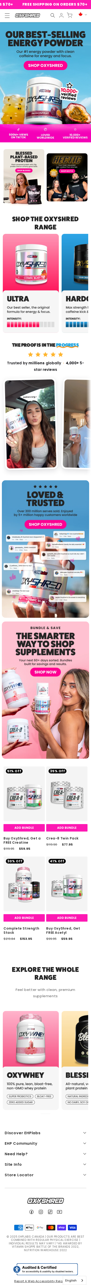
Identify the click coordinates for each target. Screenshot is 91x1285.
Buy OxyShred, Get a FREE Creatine (22, 840)
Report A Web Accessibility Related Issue (45, 1281)
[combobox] (74, 1280)
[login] (61, 15)
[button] (53, 15)
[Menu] (5, 16)
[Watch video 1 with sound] (30, 424)
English (71, 1280)
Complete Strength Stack (21, 930)
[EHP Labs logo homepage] (27, 15)
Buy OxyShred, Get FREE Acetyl (63, 930)
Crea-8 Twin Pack (62, 838)
